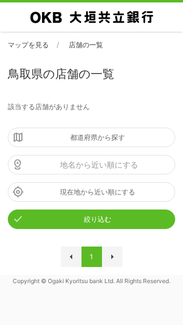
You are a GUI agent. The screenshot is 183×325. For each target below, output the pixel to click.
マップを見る (28, 44)
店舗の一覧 (86, 44)
